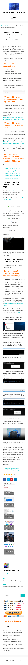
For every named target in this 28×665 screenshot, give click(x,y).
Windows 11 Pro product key (12, 468)
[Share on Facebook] (4, 479)
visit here (14, 60)
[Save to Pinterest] (11, 479)
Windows (7, 25)
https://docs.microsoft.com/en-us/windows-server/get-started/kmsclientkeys (12, 170)
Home (2, 25)
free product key (14, 12)
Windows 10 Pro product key (12, 470)
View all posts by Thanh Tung (10, 573)
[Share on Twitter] (8, 479)
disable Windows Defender (15, 191)
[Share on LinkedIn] (15, 479)
